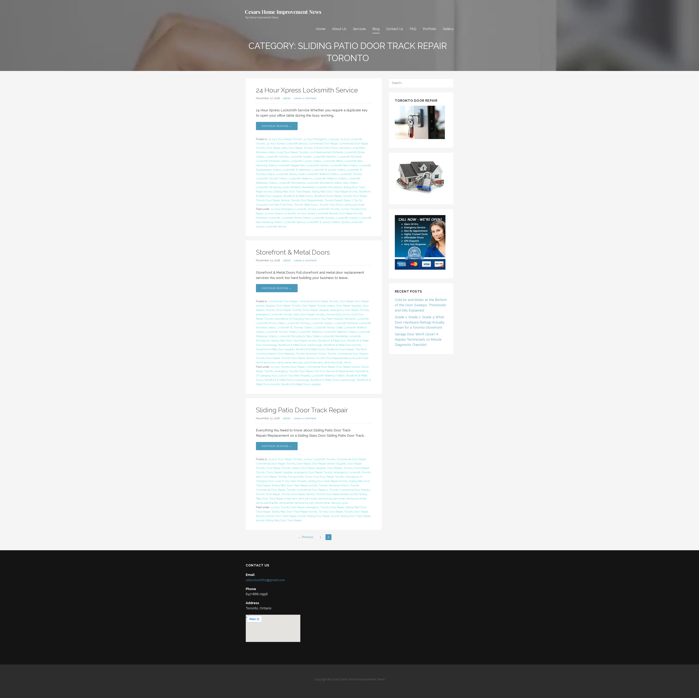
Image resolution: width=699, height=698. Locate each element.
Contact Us (394, 29)
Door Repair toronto (351, 213)
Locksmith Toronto (351, 174)
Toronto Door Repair (355, 196)
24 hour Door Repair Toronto (285, 139)
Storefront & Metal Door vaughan (275, 349)
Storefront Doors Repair (328, 196)
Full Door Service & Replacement (334, 371)
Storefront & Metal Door (332, 340)
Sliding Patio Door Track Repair (292, 191)
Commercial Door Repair (323, 143)
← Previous (305, 537)
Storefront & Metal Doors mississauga (286, 379)
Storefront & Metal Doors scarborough (332, 379)
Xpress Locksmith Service (271, 226)
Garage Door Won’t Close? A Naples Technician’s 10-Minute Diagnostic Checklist (418, 339)
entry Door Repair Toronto (297, 147)
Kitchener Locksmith (268, 217)
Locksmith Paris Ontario (344, 165)
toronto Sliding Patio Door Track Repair (279, 520)
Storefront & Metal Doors (298, 196)
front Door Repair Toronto (329, 476)
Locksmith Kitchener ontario (272, 161)
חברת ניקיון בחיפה (355, 204)
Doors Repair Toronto (288, 310)
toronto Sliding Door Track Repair (350, 516)
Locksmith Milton (333, 161)
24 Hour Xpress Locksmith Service (307, 90)
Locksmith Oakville (318, 165)
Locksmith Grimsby (277, 156)
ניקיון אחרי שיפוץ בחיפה (290, 362)
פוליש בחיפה (286, 502)
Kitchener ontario (266, 152)
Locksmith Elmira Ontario (296, 217)
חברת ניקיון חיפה (333, 362)
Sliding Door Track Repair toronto (328, 481)
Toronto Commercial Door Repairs (347, 353)
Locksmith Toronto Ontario (271, 178)
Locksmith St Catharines (297, 169)
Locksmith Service (294, 222)
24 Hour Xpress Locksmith (280, 213)
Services (359, 29)
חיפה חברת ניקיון (313, 362)
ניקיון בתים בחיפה (266, 362)
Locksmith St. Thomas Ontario (295, 327)
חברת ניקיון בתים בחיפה (331, 498)
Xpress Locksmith (351, 222)
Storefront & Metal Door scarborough (300, 345)
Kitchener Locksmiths (352, 147)
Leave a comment (305, 98)
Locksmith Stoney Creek (290, 174)
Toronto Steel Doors (306, 204)
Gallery (448, 29)
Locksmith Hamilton (324, 156)
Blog (375, 29)
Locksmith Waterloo (301, 178)
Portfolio (429, 29)
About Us (339, 29)
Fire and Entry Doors (326, 147)
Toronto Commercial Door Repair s (307, 489)
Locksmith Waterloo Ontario (330, 178)
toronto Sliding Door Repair (314, 516)
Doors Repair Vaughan (316, 310)
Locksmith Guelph (301, 156)
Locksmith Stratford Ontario (322, 174)
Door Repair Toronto (289, 305)
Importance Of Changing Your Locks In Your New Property (309, 318)
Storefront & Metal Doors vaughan (301, 384)
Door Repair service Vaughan (329, 463)
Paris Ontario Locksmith (320, 336)
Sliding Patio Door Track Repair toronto (335, 191)
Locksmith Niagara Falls (291, 165)
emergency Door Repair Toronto (349, 310)
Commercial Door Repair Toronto (318, 301)
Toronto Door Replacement (307, 200)
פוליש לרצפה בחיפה (267, 502)
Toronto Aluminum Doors (311, 353)
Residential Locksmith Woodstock (322, 187)
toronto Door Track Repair (281, 516)
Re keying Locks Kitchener (285, 187)
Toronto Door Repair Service (272, 200)
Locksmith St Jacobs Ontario (328, 169)
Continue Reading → (277, 126)
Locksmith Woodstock (291, 182)
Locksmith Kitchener (350, 156)
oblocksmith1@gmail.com (265, 580)
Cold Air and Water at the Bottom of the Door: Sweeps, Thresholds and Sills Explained (421, 305)
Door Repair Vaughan (349, 305)
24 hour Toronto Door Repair (288, 366)
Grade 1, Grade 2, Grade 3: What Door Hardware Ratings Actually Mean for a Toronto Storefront (420, 322)
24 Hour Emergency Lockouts (321, 139)
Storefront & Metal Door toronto (342, 345)
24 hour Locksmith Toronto (323, 209)
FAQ (413, 29)
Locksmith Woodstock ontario (324, 182)
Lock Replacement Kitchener (326, 152)
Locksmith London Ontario (306, 161)
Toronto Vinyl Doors (331, 204)
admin (287, 98)
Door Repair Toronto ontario (318, 305)
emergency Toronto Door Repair (294, 371)
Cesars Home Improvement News (283, 11)
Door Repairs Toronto (340, 468)
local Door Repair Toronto (292, 152)
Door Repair (273, 147)
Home (320, 29)
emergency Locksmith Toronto (274, 314)
